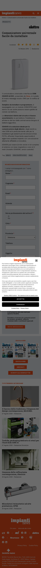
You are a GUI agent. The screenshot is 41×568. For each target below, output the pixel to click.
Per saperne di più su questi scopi (28, 295)
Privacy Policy (24, 308)
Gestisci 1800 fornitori (10, 295)
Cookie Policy (15, 308)
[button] (36, 261)
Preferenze (20, 304)
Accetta (20, 299)
